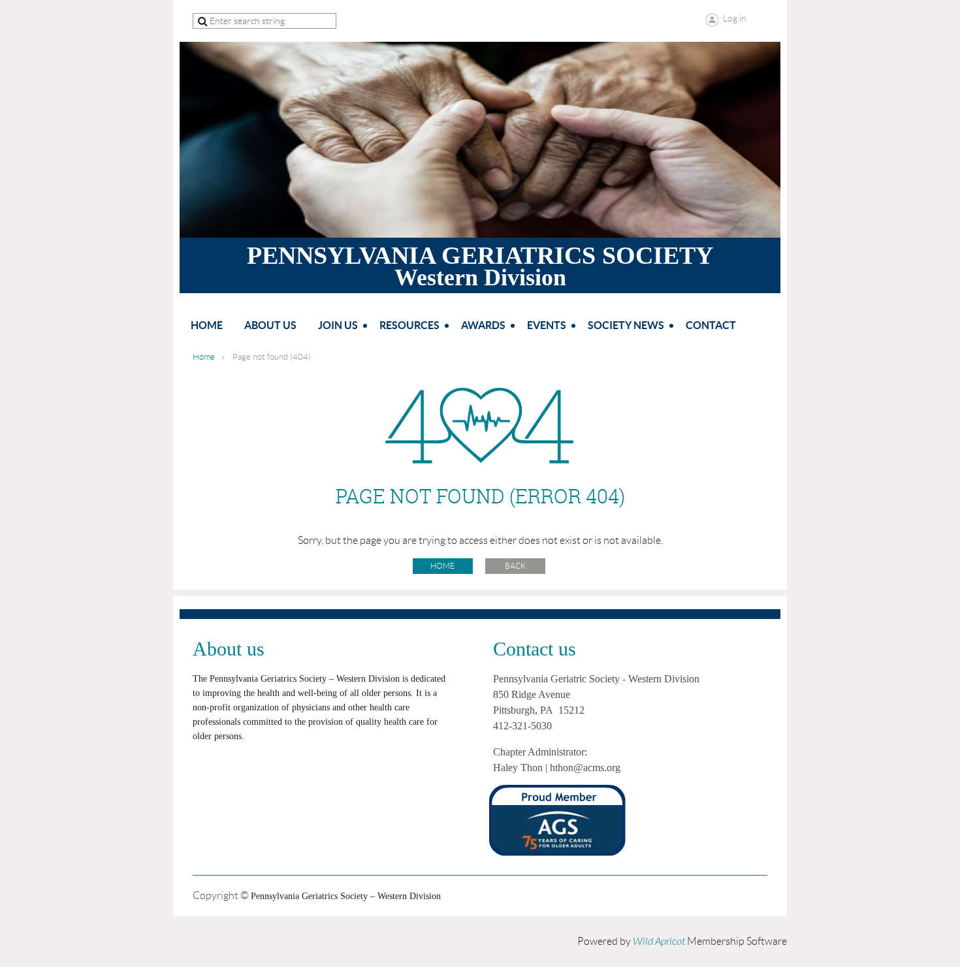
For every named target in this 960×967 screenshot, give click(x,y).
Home (204, 357)
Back (515, 566)
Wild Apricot (659, 941)
